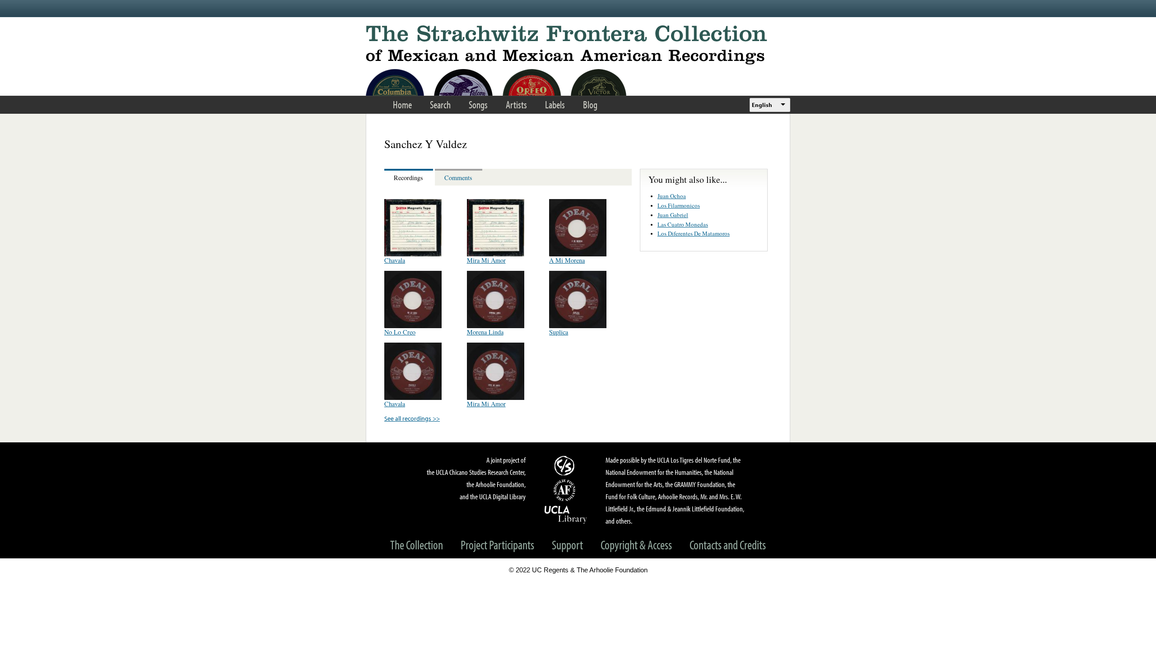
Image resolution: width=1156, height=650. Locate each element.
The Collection (416, 544)
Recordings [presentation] (408, 177)
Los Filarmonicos (678, 205)
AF (566, 490)
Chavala (394, 260)
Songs (478, 104)
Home (402, 104)
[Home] (578, 45)
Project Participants (497, 544)
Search (440, 104)
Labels (555, 104)
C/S (566, 465)
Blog (590, 104)
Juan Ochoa (671, 196)
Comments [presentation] (458, 177)
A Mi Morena (567, 260)
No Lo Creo (399, 332)
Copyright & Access (636, 544)
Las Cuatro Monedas (682, 224)
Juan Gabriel (672, 215)
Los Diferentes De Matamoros (693, 233)
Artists (516, 104)
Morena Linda (485, 332)
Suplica (558, 332)
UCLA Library (566, 514)
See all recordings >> (412, 418)
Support (567, 544)
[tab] (409, 177)
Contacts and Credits (728, 544)
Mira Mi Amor (486, 260)
